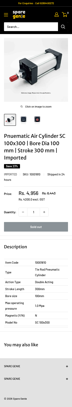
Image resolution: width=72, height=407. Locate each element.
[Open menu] (6, 14)
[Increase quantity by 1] (44, 212)
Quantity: (10, 212)
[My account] (57, 14)
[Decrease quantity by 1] (23, 212)
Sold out (36, 227)
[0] (64, 14)
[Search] (63, 26)
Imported (10, 174)
